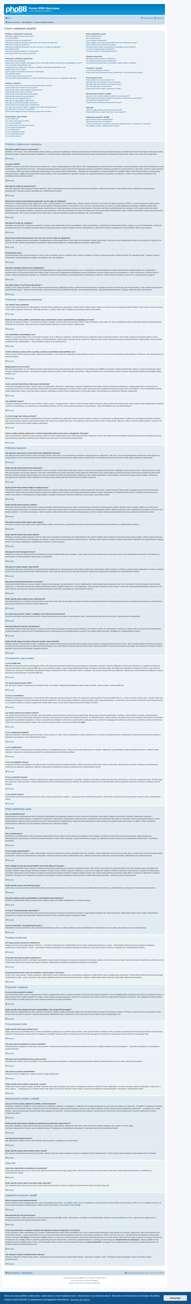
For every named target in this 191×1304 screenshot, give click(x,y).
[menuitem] (8, 18)
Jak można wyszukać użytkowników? (99, 86)
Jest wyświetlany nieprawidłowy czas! (18, 65)
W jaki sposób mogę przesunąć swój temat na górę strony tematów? (28, 111)
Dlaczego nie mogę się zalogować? (17, 45)
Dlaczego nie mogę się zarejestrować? (18, 40)
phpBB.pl (142, 371)
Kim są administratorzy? (94, 36)
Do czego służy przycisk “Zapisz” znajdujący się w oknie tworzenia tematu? (31, 107)
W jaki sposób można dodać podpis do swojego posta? (24, 90)
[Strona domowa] (17, 9)
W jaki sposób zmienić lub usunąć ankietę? (19, 96)
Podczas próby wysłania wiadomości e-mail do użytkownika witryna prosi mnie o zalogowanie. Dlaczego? (41, 78)
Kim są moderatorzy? (93, 38)
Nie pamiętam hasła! (12, 49)
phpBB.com (9, 374)
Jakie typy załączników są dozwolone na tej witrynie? (104, 110)
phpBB (80, 1278)
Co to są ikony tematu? (13, 136)
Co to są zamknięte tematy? (14, 134)
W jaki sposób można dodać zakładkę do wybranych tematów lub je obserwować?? (114, 98)
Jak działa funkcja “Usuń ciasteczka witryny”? (21, 53)
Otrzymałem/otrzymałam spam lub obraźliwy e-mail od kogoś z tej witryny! (111, 63)
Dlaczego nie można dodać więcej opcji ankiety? (21, 94)
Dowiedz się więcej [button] (80, 1299)
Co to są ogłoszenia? (12, 129)
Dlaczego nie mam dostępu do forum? (18, 98)
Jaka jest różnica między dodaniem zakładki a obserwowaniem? (107, 96)
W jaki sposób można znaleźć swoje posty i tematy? (103, 88)
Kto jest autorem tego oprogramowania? (99, 119)
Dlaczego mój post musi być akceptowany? (20, 109)
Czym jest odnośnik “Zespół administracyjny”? (101, 51)
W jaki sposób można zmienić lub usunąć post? (21, 87)
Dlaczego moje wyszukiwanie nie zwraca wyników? (103, 82)
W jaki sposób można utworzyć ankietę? (19, 92)
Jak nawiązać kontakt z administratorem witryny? (103, 126)
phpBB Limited (72, 1203)
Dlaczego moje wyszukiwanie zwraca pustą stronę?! (104, 84)
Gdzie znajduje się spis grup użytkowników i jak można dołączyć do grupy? (111, 42)
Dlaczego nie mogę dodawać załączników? (20, 100)
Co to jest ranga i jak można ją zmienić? (18, 76)
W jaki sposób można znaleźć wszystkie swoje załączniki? (106, 112)
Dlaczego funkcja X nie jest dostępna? (99, 121)
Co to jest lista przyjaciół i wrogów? (98, 70)
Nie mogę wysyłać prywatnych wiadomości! (101, 58)
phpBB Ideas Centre (125, 1218)
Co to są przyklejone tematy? (15, 132)
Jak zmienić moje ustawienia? (15, 61)
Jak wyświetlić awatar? (13, 74)
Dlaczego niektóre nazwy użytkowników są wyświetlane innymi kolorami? (111, 47)
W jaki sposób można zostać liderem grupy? (101, 45)
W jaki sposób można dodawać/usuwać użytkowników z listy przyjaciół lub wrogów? (114, 72)
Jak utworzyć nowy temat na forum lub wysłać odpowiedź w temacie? (29, 85)
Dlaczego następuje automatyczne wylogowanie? (22, 51)
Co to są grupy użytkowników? (96, 40)
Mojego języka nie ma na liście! (15, 69)
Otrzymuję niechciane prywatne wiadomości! (101, 61)
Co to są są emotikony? (13, 123)
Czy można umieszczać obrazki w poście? (20, 125)
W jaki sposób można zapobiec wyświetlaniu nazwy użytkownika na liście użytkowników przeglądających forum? (43, 63)
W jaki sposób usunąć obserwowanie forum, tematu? (104, 102)
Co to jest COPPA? (11, 38)
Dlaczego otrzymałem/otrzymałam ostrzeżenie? (21, 103)
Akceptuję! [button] (175, 1298)
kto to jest (44, 1235)
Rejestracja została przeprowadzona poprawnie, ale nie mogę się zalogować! (31, 42)
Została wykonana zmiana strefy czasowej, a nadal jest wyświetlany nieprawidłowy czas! (35, 67)
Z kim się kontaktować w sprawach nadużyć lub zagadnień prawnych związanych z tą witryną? (118, 124)
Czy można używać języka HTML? (17, 121)
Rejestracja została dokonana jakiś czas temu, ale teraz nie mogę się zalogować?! (33, 47)
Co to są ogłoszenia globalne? (15, 127)
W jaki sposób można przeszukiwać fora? (100, 80)
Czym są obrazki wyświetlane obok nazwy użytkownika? (24, 71)
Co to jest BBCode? (12, 119)
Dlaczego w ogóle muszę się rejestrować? (19, 36)
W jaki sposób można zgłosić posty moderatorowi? (22, 105)
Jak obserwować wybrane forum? (97, 100)
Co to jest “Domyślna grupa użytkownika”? (100, 49)
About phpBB (75, 1205)
